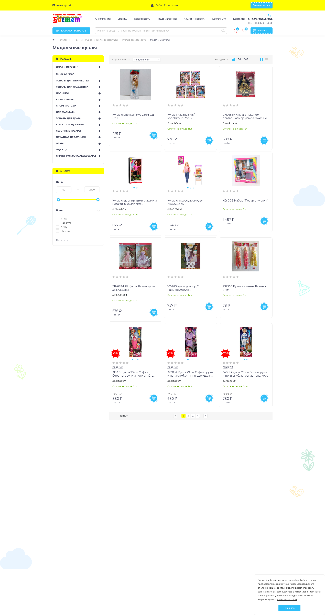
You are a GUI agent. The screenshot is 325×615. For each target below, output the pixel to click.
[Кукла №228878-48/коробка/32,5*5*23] (190, 84)
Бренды (122, 18)
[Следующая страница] (205, 416)
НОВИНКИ (62, 93)
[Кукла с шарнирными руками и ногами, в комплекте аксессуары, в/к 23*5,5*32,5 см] (135, 170)
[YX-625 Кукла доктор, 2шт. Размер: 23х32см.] (190, 256)
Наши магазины (167, 18)
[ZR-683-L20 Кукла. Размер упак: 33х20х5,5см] (135, 256)
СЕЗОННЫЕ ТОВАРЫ (68, 130)
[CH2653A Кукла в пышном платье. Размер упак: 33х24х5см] (246, 84)
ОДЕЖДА (61, 149)
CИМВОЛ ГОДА (65, 73)
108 (246, 59)
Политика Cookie (287, 599)
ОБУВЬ (60, 143)
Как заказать (142, 18)
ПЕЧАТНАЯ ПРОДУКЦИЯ (71, 137)
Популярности (142, 59)
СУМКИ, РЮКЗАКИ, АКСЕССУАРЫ (76, 155)
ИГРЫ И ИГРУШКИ (67, 67)
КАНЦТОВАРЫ (64, 99)
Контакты (239, 18)
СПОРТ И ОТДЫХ (66, 105)
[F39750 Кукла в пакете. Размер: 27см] (246, 256)
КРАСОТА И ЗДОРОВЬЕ (70, 124)
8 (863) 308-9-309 (260, 19)
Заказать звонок (261, 5)
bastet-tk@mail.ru (65, 5)
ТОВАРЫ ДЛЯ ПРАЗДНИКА (72, 87)
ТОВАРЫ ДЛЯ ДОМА (68, 118)
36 (239, 59)
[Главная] (53, 40)
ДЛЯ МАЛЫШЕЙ (65, 112)
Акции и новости (194, 18)
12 (233, 59)
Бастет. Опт (219, 18)
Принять (290, 608)
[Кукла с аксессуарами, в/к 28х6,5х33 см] (190, 170)
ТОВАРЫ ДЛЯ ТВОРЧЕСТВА (72, 80)
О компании (103, 18)
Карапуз (117, 366)
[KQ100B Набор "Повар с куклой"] (246, 170)
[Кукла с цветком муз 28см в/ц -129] (135, 84)
